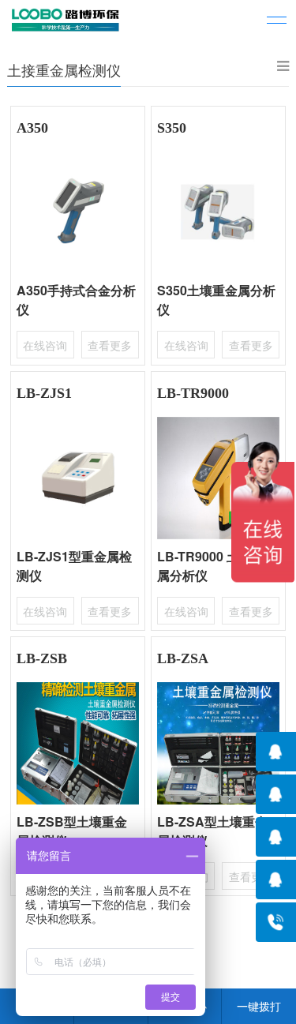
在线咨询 (45, 345)
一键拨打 (259, 1006)
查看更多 (110, 345)
